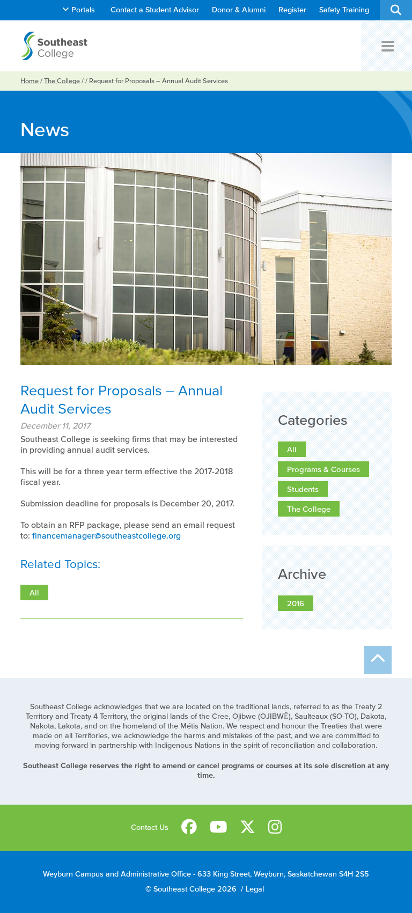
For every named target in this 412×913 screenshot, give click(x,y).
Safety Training (344, 10)
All (292, 449)
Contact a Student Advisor (155, 10)
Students (303, 489)
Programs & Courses (323, 469)
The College (62, 81)
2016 (295, 603)
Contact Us (149, 827)
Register (292, 10)
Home (29, 81)
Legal (255, 889)
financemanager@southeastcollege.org (106, 535)
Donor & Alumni (239, 10)
